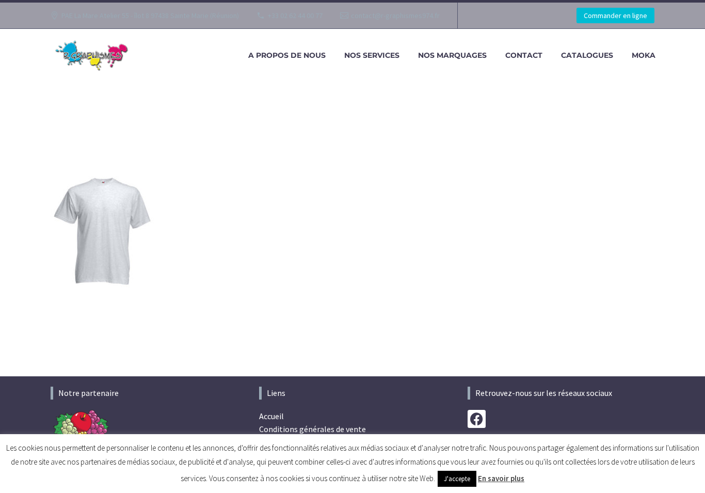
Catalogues (587, 55)
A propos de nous (287, 55)
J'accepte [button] (457, 478)
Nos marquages (452, 55)
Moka (643, 55)
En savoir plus (501, 478)
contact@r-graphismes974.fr (395, 15)
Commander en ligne (615, 15)
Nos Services (371, 55)
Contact (523, 55)
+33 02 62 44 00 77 (295, 15)
